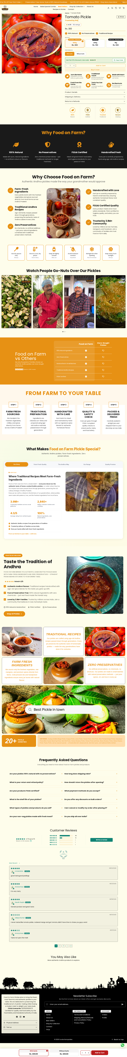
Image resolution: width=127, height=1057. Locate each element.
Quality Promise (110, 464)
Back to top (119, 1039)
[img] (15, 868)
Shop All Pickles (13, 614)
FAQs (48, 1030)
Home (36, 6)
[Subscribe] (122, 1004)
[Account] (108, 8)
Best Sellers (62, 6)
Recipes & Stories (59, 9)
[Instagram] (20, 1017)
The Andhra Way (63, 464)
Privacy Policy (79, 1023)
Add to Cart (101, 66)
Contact (71, 9)
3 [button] (63, 946)
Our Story (16, 464)
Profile (104, 1018)
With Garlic (70, 53)
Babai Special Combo (48, 6)
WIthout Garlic (80, 53)
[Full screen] (59, 16)
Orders (104, 1015)
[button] (112, 8)
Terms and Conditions (82, 1015)
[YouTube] (24, 1017)
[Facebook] (17, 1017)
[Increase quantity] (73, 65)
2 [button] (59, 946)
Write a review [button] (101, 840)
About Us (90, 6)
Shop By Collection (53, 1024)
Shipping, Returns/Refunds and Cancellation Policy (83, 1019)
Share (122, 17)
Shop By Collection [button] (77, 6)
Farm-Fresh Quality (40, 464)
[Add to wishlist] (59, 71)
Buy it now (95, 70)
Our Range (86, 464)
